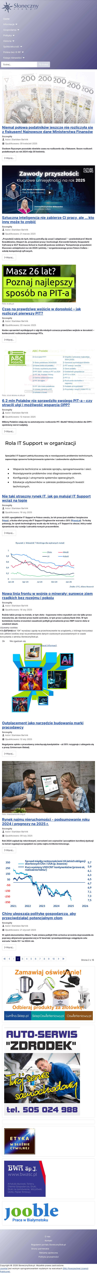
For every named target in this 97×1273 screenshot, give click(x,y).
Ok (3, 641)
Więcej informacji (48, 645)
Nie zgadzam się (18, 641)
